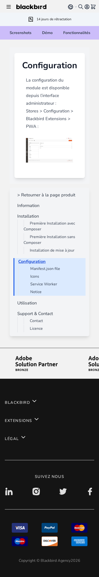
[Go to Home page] (38, 6)
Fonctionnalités (76, 32)
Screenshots (20, 32)
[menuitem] (45, 195)
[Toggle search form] (81, 7)
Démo (47, 32)
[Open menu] (8, 7)
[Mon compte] (87, 7)
